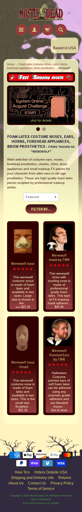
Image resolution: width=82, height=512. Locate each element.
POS (25, 503)
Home (11, 64)
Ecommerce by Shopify (46, 503)
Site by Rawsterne (41, 499)
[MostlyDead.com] (41, 13)
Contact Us (37, 483)
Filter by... (41, 209)
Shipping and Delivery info (32, 478)
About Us (15, 483)
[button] (23, 269)
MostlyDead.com (39, 495)
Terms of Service (41, 489)
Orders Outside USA (50, 472)
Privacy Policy (62, 483)
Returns (64, 478)
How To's (22, 472)
